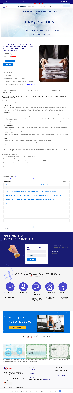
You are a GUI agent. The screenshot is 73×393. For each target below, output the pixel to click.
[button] (17, 327)
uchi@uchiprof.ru (32, 373)
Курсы (8, 40)
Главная (4, 40)
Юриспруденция (14, 40)
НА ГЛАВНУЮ (13, 6)
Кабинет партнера (64, 1)
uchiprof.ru (31, 377)
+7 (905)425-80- (34, 369)
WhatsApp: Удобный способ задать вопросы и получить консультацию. (22, 178)
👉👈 (36, 3)
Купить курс (8, 64)
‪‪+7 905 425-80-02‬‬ (17, 176)
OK (60, 391)
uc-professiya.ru (46, 379)
